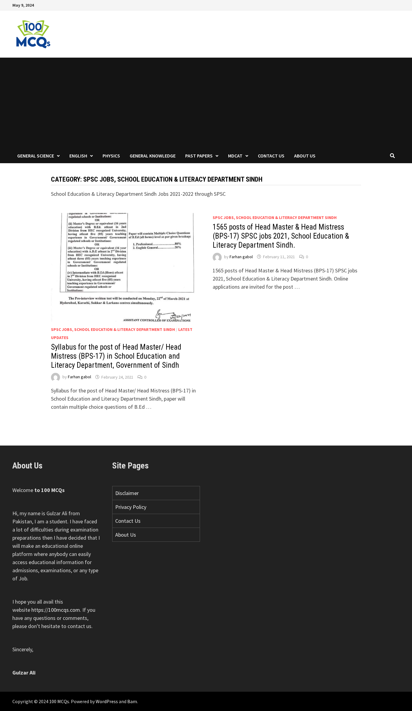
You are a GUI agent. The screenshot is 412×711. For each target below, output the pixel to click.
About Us (304, 156)
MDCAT (235, 156)
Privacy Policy (130, 506)
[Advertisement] (206, 103)
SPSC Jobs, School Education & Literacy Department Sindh (113, 329)
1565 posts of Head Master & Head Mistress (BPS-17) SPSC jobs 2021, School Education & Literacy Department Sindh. (281, 236)
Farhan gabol (79, 377)
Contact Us (271, 156)
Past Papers (199, 156)
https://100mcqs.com (55, 609)
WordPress (107, 701)
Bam (132, 701)
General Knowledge (153, 156)
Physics (111, 156)
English (78, 156)
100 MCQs (59, 701)
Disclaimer (127, 493)
